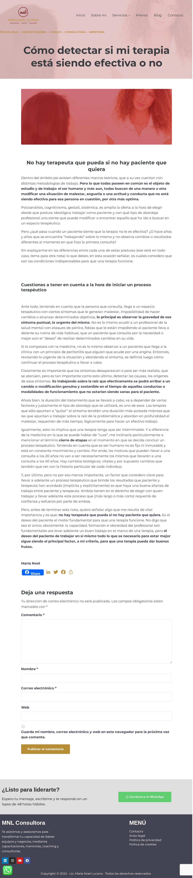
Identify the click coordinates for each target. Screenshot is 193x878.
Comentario (32, 615)
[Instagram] (12, 860)
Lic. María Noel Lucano (86, 873)
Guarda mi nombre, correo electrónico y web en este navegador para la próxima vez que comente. (95, 734)
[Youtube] (20, 860)
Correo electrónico (39, 688)
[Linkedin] (5, 860)
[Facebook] (27, 860)
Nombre (29, 669)
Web (25, 707)
